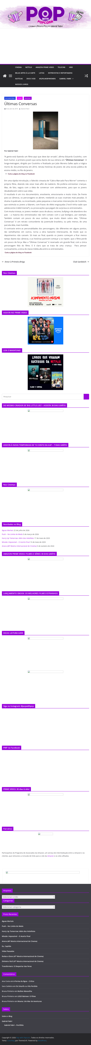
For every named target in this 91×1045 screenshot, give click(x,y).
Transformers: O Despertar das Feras (17, 966)
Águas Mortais (7, 530)
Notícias (19, 78)
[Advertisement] (45, 46)
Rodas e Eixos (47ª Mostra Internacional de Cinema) (22, 956)
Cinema (18, 67)
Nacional (28, 98)
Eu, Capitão (6, 946)
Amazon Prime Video (45, 67)
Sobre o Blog (7, 1016)
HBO (71, 67)
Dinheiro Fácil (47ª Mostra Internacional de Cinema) (22, 961)
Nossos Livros (21, 84)
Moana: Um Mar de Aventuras (30, 1001)
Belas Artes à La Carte (25, 73)
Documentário (10, 98)
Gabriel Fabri (65, 78)
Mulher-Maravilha (25, 991)
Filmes (20, 98)
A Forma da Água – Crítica (24, 981)
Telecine (61, 67)
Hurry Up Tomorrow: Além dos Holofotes (18, 538)
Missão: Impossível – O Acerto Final (16, 542)
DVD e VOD (31, 78)
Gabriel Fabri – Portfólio (14, 1025)
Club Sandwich (79, 261)
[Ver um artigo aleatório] (86, 76)
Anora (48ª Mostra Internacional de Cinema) (19, 546)
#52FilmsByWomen (47, 78)
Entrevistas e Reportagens (60, 73)
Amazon (50, 856)
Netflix (28, 67)
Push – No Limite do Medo (12, 534)
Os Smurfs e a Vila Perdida (26, 986)
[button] (72, 78)
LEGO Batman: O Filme (27, 996)
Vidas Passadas (8, 951)
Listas (41, 73)
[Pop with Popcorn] (45, 7)
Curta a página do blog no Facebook (21, 174)
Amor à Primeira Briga (15, 261)
